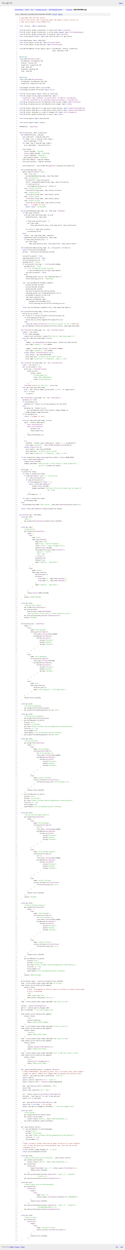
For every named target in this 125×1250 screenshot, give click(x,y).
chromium (19, 9)
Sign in (121, 3)
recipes (69, 9)
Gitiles (12, 1247)
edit (60, 14)
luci (32, 9)
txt (117, 1247)
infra (27, 9)
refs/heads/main (55, 9)
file (54, 14)
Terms (23, 1247)
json (121, 1247)
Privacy (17, 1247)
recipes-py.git (41, 9)
